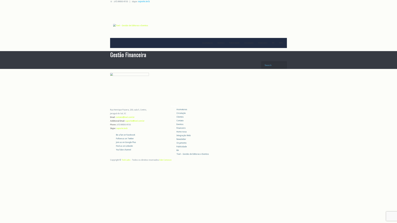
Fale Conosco (165, 160)
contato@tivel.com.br (125, 117)
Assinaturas (207, 43)
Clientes (180, 117)
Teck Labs (126, 160)
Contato (180, 120)
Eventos (221, 43)
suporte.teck (144, 1)
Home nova (181, 131)
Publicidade (234, 43)
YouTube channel (123, 149)
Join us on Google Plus (126, 142)
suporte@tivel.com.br (135, 121)
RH (273, 43)
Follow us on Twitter (125, 138)
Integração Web (183, 135)
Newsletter (181, 139)
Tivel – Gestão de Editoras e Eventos (192, 154)
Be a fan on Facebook (125, 134)
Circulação (249, 43)
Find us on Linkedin (124, 146)
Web (281, 43)
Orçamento (181, 143)
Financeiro (262, 43)
